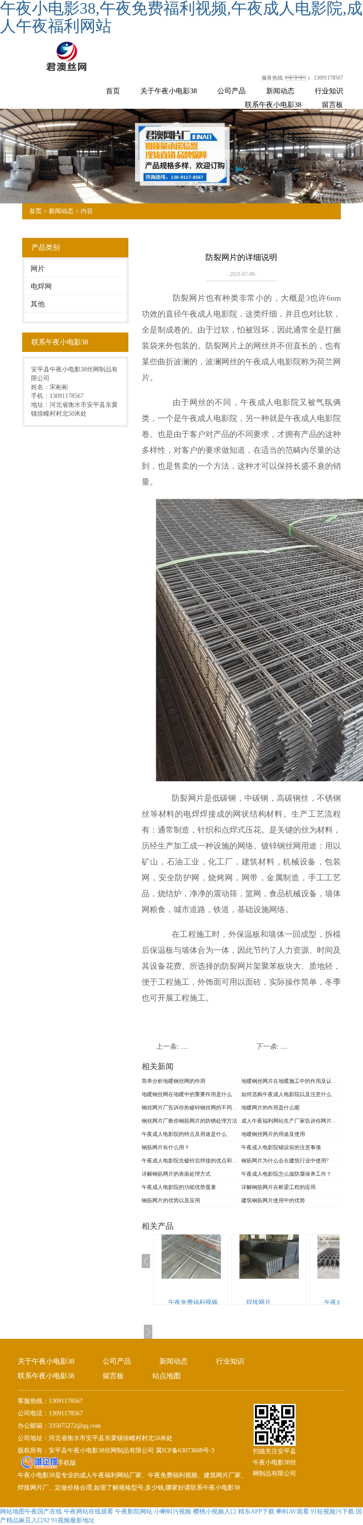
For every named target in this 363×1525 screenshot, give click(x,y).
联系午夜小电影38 (273, 104)
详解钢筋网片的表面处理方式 (176, 1174)
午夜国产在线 (43, 1511)
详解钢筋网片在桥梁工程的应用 (278, 1187)
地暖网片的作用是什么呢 (270, 1108)
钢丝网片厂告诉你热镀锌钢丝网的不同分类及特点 (190, 1108)
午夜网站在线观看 (88, 1511)
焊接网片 (258, 1302)
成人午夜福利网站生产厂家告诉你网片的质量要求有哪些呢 (289, 1121)
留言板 (332, 104)
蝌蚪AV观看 (292, 1511)
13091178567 (328, 78)
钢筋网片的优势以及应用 (171, 1200)
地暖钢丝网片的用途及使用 (273, 1134)
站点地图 (166, 1376)
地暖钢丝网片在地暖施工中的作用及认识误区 (289, 1081)
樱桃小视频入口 (214, 1511)
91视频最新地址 (73, 1520)
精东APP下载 (256, 1511)
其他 (38, 304)
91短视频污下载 (332, 1511)
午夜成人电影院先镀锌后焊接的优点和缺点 (190, 1161)
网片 (38, 268)
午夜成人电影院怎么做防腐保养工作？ (286, 1174)
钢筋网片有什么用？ (165, 1147)
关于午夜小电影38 (168, 91)
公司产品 (231, 91)
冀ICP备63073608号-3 (184, 1450)
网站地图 (12, 1511)
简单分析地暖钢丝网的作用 (173, 1081)
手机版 (67, 1463)
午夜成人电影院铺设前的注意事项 (281, 1147)
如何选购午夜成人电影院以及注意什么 (286, 1094)
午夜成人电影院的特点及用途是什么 (184, 1134)
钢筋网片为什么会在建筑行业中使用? (284, 1161)
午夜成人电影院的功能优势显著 (179, 1187)
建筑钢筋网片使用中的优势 (273, 1200)
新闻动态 (280, 91)
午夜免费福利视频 (193, 1302)
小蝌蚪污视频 (172, 1511)
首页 (113, 91)
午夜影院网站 (133, 1511)
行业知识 (329, 91)
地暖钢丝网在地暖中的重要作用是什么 (187, 1094)
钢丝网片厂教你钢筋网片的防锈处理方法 (189, 1121)
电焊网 (41, 286)
